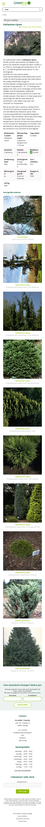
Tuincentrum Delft (22, 800)
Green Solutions (22, 816)
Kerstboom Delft (8, 803)
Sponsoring (22, 740)
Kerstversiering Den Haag (18, 803)
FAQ (22, 735)
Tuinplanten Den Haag (9, 802)
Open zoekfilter (12, 20)
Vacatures (22, 738)
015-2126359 (22, 730)
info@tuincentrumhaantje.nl (22, 733)
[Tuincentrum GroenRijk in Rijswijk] (22, 4)
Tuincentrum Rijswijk (33, 800)
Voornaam (12, 695)
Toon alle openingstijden (22, 770)
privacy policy (36, 693)
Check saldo (23, 791)
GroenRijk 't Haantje (22, 720)
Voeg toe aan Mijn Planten (31, 27)
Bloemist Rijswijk (8, 799)
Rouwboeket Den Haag (18, 799)
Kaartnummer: (22, 782)
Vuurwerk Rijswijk (18, 805)
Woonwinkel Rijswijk (30, 803)
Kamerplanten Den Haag (22, 802)
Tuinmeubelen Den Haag (34, 802)
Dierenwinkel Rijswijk (30, 799)
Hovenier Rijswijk (13, 800)
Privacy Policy (22, 821)
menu (3, 3)
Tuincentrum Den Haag (30, 805)
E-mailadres (32, 695)
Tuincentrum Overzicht (22, 819)
